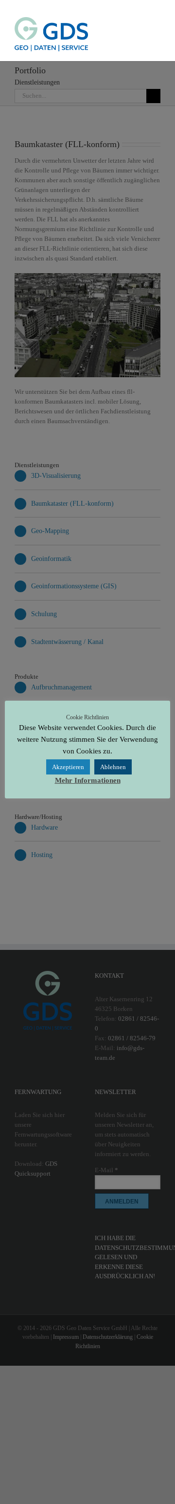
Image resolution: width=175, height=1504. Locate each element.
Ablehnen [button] (113, 767)
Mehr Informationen (88, 780)
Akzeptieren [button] (68, 767)
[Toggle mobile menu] (156, 22)
